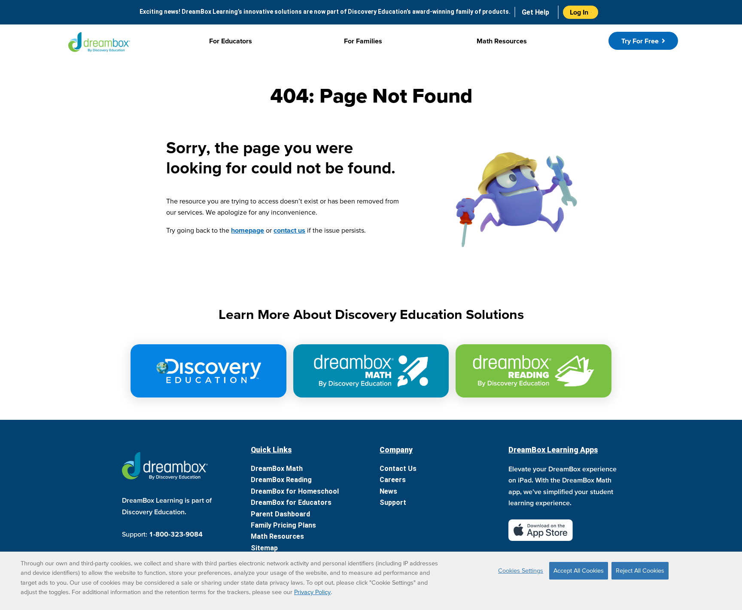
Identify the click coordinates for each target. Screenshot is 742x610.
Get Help (535, 12)
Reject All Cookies (640, 570)
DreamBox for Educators (291, 502)
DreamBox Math (277, 468)
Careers (393, 480)
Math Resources (277, 536)
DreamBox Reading (281, 480)
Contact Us (398, 468)
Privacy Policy (312, 592)
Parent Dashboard (280, 514)
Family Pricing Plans (283, 525)
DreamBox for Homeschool (295, 491)
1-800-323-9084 (176, 534)
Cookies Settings (520, 570)
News (388, 491)
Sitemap (264, 548)
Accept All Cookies (578, 570)
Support (393, 502)
